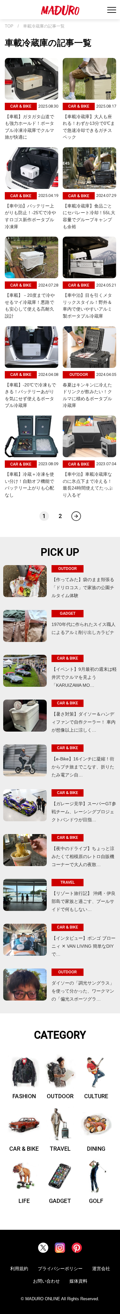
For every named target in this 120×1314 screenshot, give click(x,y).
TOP (9, 26)
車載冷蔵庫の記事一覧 (44, 26)
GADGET (60, 1200)
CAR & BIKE (24, 1148)
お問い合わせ (46, 1281)
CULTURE (96, 1096)
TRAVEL (60, 1148)
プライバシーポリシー (60, 1268)
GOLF (96, 1200)
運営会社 (101, 1268)
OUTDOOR (60, 1096)
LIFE (24, 1200)
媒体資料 (78, 1281)
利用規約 (19, 1268)
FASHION (24, 1096)
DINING (96, 1148)
